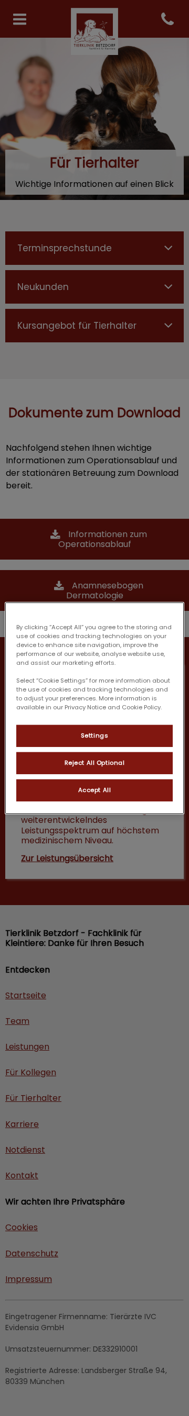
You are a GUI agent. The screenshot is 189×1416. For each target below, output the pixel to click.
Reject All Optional (95, 763)
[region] (94, 707)
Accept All (94, 790)
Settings (95, 735)
